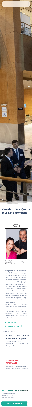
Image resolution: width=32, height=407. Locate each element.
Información (12, 322)
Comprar (16, 346)
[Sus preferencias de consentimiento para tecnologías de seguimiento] (29, 404)
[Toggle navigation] (26, 4)
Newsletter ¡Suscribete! (14, 403)
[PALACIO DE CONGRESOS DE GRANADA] (12, 4)
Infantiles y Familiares (21, 369)
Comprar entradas (13, 326)
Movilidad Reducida (20, 366)
